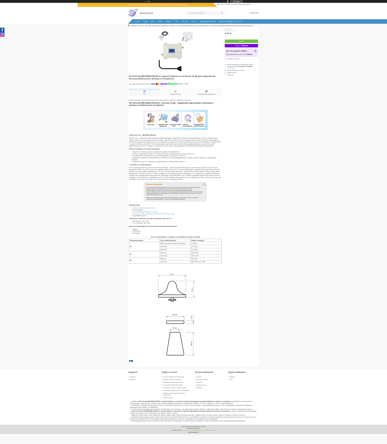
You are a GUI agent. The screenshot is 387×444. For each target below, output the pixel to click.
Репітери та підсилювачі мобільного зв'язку (160, 26)
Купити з (238, 46)
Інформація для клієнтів (208, 21)
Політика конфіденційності (207, 430)
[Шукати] (222, 13)
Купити (241, 41)
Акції (152, 21)
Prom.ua (203, 426)
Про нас (194, 21)
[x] (132, 361)
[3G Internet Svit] (133, 13)
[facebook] (130, 361)
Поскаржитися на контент (190, 430)
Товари (145, 21)
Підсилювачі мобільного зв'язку (173, 382)
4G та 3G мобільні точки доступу (173, 377)
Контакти (185, 21)
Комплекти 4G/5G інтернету (172, 379)
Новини (168, 21)
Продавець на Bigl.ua (193, 428)
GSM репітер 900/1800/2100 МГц (144, 208)
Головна (137, 21)
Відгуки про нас (201, 385)
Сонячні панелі (168, 398)
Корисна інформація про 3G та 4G (230, 21)
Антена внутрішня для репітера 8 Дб (145, 212)
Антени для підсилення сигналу (173, 385)
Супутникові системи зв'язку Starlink (174, 388)
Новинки (160, 21)
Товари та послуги (137, 26)
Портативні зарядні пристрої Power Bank (176, 390)
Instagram (133, 377)
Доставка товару (202, 379)
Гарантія (199, 388)
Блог (231, 379)
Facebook (132, 379)
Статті (176, 21)
